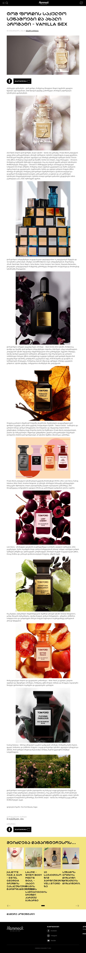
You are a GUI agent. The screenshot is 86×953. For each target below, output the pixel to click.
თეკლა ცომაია (32, 31)
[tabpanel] (15, 869)
